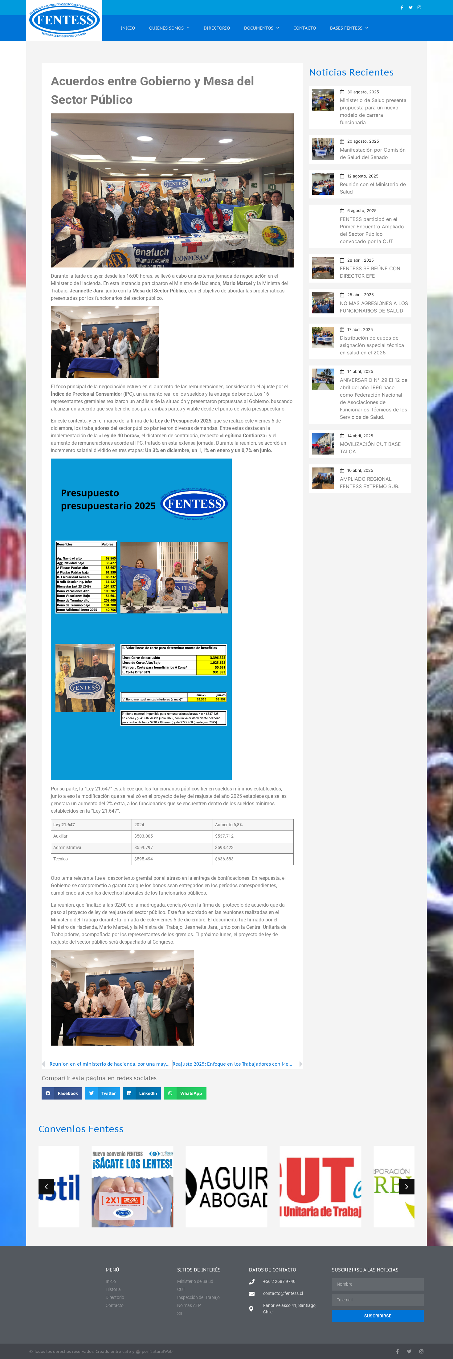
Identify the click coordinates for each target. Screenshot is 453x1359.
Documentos (258, 28)
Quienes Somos (166, 28)
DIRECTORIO (217, 28)
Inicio (127, 28)
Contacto (304, 28)
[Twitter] (410, 7)
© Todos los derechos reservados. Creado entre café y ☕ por (101, 1351)
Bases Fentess (346, 28)
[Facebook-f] (401, 7)
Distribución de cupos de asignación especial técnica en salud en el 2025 (372, 345)
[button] (62, 1093)
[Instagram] (419, 7)
